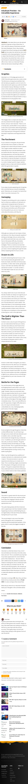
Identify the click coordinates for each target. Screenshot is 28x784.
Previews (4, 7)
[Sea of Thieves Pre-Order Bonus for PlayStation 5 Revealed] (4, 736)
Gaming (10, 690)
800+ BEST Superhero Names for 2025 (17, 699)
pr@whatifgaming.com (20, 760)
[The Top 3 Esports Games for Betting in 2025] (4, 688)
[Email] (9, 17)
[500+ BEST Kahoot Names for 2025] (4, 707)
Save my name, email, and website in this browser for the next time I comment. (14, 672)
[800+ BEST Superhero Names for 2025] (4, 701)
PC (14, 578)
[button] (2, 2)
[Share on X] (7, 17)
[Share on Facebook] (5, 17)
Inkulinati (4, 42)
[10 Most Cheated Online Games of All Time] (4, 695)
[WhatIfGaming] (14, 2)
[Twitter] (19, 768)
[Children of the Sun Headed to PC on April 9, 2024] (4, 730)
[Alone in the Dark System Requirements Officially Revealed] (4, 723)
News (10, 718)
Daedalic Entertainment (12, 593)
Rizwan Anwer (7, 19)
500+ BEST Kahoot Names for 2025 (17, 706)
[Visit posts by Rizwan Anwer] (2, 619)
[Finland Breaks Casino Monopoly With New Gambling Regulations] (4, 717)
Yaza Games (4, 595)
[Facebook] (26, 619)
